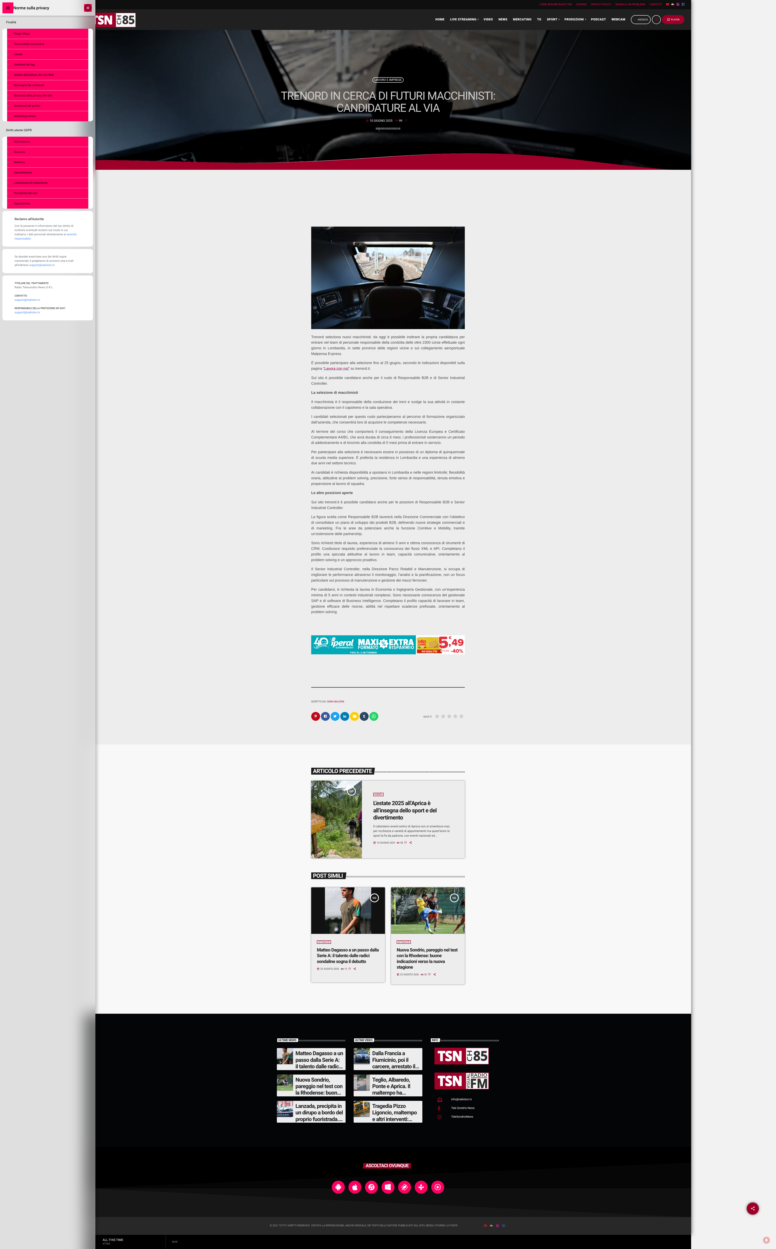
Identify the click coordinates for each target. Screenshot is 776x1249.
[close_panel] (88, 8)
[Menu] (7, 7)
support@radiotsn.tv (42, 265)
